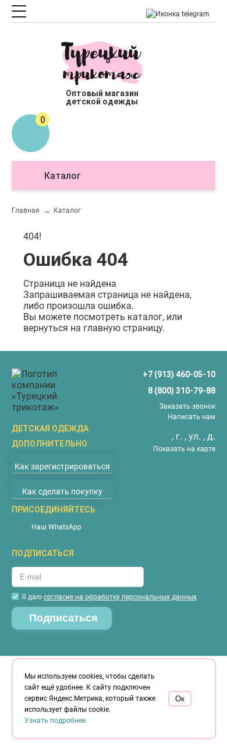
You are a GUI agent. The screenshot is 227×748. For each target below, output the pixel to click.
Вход (48, 67)
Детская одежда (50, 428)
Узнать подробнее (55, 721)
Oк (180, 698)
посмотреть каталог (117, 316)
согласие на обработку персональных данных (120, 597)
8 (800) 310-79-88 (181, 390)
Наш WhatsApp (56, 527)
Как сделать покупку (62, 491)
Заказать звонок (187, 406)
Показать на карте (184, 449)
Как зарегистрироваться (62, 466)
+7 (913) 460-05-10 (179, 374)
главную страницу (122, 327)
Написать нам (191, 417)
